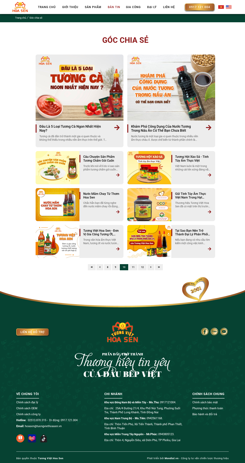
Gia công (133, 7)
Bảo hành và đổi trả (204, 414)
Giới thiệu (70, 7)
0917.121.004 (69, 420)
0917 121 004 (199, 7)
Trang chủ (47, 7)
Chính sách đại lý (27, 402)
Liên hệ (169, 7)
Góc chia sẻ (35, 17)
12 (142, 267)
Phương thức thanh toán (207, 408)
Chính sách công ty (28, 414)
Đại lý (152, 7)
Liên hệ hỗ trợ (32, 332)
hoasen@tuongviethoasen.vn (43, 426)
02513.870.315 (37, 420)
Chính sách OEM (26, 408)
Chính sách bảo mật (205, 402)
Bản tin (114, 7)
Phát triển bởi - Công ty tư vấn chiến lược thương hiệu (188, 458)
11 (133, 267)
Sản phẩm (93, 7)
